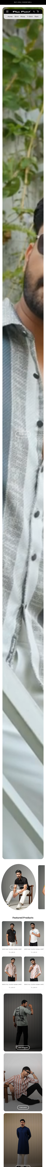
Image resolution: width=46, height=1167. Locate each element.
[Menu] (7, 11)
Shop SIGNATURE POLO (18, 887)
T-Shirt (30, 16)
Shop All (23, 434)
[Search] (34, 11)
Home (10, 16)
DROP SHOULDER (23, 1047)
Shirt (16, 16)
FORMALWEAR (23, 1107)
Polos (22, 16)
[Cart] (38, 11)
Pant (36, 16)
